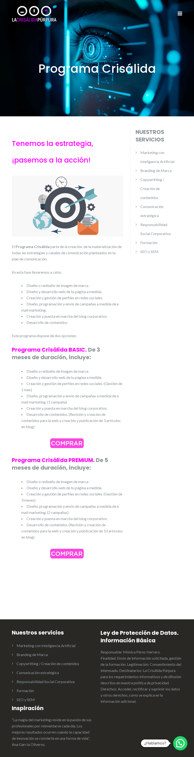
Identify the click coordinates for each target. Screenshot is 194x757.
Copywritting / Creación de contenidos (152, 188)
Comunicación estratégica (38, 672)
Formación (149, 242)
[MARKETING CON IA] (34, 13)
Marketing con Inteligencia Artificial (46, 645)
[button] (180, 743)
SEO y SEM (149, 251)
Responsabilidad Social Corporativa (46, 681)
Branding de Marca (156, 170)
